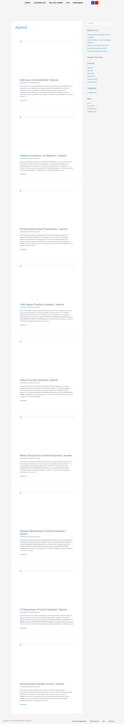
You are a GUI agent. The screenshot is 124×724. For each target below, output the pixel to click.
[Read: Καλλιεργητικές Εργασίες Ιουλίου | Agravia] (47, 662)
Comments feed (92, 109)
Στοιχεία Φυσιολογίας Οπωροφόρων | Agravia (43, 229)
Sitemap (111, 721)
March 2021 (90, 73)
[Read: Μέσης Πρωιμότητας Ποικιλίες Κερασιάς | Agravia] (47, 434)
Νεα (68, 3)
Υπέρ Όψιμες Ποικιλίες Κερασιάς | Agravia (42, 304)
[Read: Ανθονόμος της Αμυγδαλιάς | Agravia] (47, 58)
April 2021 (90, 70)
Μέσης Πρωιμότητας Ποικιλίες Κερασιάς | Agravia (46, 455)
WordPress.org (91, 111)
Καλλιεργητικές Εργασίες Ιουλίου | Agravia (42, 684)
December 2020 (92, 79)
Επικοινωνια (78, 3)
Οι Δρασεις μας (40, 3)
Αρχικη (27, 3)
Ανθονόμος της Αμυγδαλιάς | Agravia (39, 80)
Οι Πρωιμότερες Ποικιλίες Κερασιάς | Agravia (43, 609)
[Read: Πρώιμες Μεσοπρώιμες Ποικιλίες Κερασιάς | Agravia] (47, 509)
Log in (89, 103)
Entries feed (91, 106)
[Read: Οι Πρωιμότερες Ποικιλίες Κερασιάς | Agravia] (47, 588)
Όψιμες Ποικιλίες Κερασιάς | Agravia (39, 380)
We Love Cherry (56, 3)
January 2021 (91, 76)
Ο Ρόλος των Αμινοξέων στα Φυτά (97, 45)
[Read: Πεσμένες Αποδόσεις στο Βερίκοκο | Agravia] (47, 134)
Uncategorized (24, 82)
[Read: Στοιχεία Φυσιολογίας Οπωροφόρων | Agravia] (47, 207)
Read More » (23, 100)
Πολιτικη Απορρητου (79, 721)
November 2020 (92, 82)
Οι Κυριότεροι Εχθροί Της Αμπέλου (97, 51)
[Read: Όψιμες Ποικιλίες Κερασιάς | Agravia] (47, 358)
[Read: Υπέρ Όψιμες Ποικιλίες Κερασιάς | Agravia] (47, 283)
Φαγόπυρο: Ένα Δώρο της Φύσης (97, 48)
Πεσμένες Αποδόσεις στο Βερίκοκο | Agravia (43, 155)
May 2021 (90, 68)
